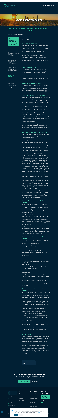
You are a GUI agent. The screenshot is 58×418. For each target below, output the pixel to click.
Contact (20, 405)
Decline (21, 414)
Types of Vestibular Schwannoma (13, 52)
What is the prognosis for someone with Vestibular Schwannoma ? (13, 65)
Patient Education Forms (46, 0)
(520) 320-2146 (35, 381)
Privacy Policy (39, 412)
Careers (35, 0)
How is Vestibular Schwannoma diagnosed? (12, 56)
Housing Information (11, 83)
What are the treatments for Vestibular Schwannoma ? (12, 61)
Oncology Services (30, 10)
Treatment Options (38, 10)
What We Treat (22, 10)
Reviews (20, 402)
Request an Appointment (24, 381)
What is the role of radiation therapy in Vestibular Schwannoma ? (13, 63)
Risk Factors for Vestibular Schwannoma (12, 68)
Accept (16, 414)
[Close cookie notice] (46, 410)
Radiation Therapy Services (34, 393)
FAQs (8, 79)
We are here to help (11, 71)
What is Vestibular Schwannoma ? (13, 50)
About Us (10, 10)
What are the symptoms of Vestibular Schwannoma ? (13, 54)
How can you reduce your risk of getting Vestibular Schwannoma (12, 70)
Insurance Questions (11, 81)
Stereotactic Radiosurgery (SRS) (28, 363)
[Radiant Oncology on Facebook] (42, 402)
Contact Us (29, 12)
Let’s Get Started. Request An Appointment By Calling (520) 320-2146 (29, 29)
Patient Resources (47, 10)
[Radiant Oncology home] (10, 5)
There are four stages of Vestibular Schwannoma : (13, 59)
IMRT (30, 396)
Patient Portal (39, 0)
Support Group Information (12, 85)
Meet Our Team (15, 10)
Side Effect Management (11, 87)
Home (7, 10)
